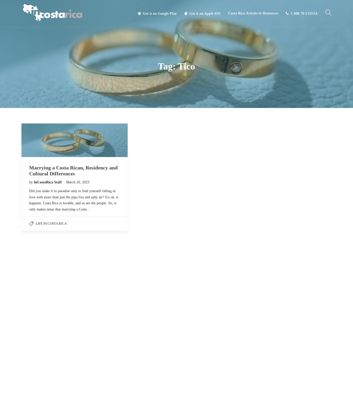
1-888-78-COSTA (304, 13)
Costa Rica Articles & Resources (253, 13)
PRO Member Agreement (213, 404)
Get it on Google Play (160, 13)
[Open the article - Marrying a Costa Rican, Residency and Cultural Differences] (74, 140)
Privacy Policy (181, 404)
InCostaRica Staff (48, 182)
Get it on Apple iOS (204, 13)
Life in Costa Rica (51, 223)
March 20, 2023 (77, 182)
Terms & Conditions (153, 404)
